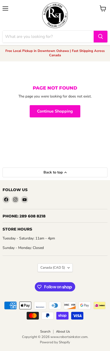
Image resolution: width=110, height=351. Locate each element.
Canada (52, 267)
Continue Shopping (55, 111)
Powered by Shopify (55, 342)
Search (45, 331)
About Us (63, 331)
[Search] (100, 36)
